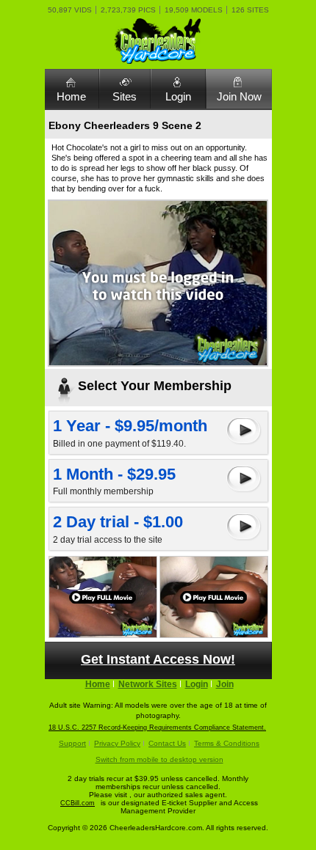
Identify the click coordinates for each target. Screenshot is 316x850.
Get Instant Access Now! (158, 659)
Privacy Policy (117, 743)
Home (71, 96)
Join (225, 684)
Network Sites (147, 684)
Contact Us (167, 743)
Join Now (239, 96)
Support (72, 743)
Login (178, 96)
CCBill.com (77, 803)
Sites (124, 96)
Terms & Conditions (226, 743)
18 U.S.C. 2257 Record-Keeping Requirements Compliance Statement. (157, 727)
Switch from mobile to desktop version (159, 759)
